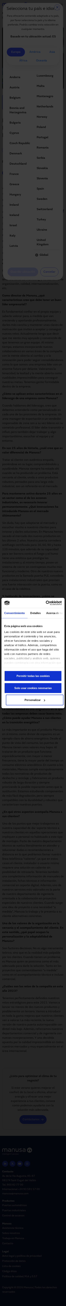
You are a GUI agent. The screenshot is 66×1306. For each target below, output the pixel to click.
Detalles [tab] (35, 613)
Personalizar (33, 699)
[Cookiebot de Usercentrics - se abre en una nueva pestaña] (46, 602)
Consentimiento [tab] (14, 613)
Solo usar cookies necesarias (33, 687)
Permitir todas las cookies (33, 675)
